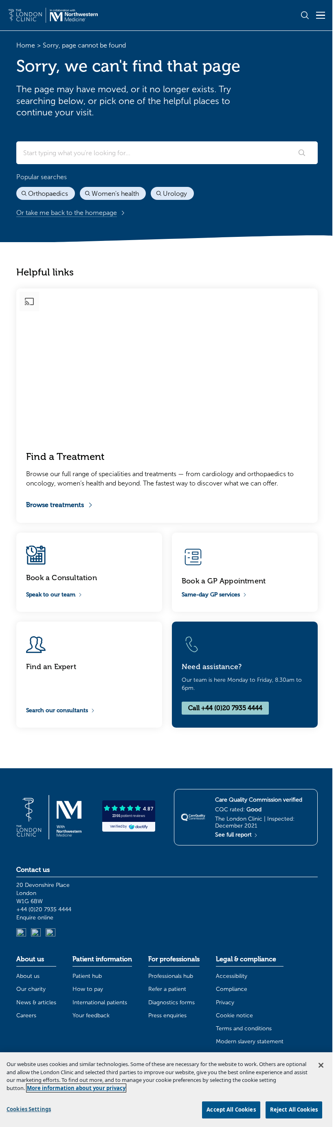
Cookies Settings (29, 1109)
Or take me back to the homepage (66, 212)
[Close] (321, 1065)
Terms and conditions (244, 1028)
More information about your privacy (76, 1088)
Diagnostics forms (171, 1002)
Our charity (31, 989)
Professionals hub (170, 976)
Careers (26, 1015)
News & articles (36, 1002)
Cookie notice (234, 1015)
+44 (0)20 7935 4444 (43, 909)
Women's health (115, 193)
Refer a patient (167, 989)
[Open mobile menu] (320, 15)
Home (25, 45)
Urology (175, 193)
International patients (100, 1002)
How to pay (88, 989)
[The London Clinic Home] (53, 15)
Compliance (231, 989)
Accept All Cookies (231, 1109)
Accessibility (231, 976)
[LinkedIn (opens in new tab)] (21, 933)
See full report (234, 835)
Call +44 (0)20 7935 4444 (225, 708)
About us (28, 976)
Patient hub (87, 976)
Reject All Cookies (294, 1109)
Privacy (225, 1002)
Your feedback (91, 1015)
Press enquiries (167, 1015)
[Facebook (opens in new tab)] (50, 933)
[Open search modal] (305, 15)
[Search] (301, 152)
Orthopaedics (48, 193)
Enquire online (34, 918)
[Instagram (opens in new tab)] (36, 933)
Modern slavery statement (249, 1041)
